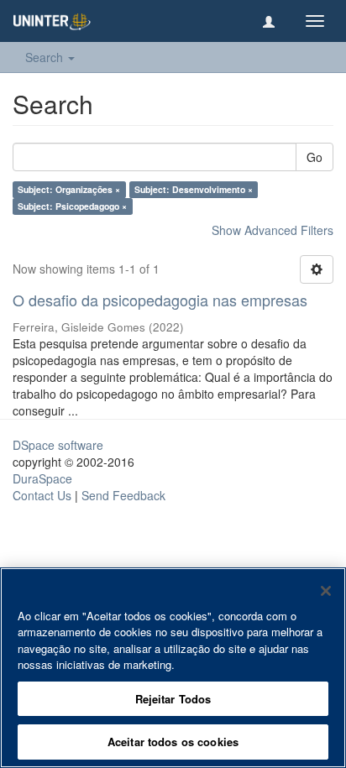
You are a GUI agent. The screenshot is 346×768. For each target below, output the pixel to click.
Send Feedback (123, 495)
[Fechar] (325, 590)
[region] (173, 667)
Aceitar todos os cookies (173, 742)
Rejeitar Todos (173, 699)
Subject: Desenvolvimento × (193, 189)
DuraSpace (42, 478)
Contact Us (42, 495)
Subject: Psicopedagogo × (72, 206)
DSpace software (58, 444)
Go (314, 157)
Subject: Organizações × (69, 189)
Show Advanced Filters (272, 230)
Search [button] (45, 57)
